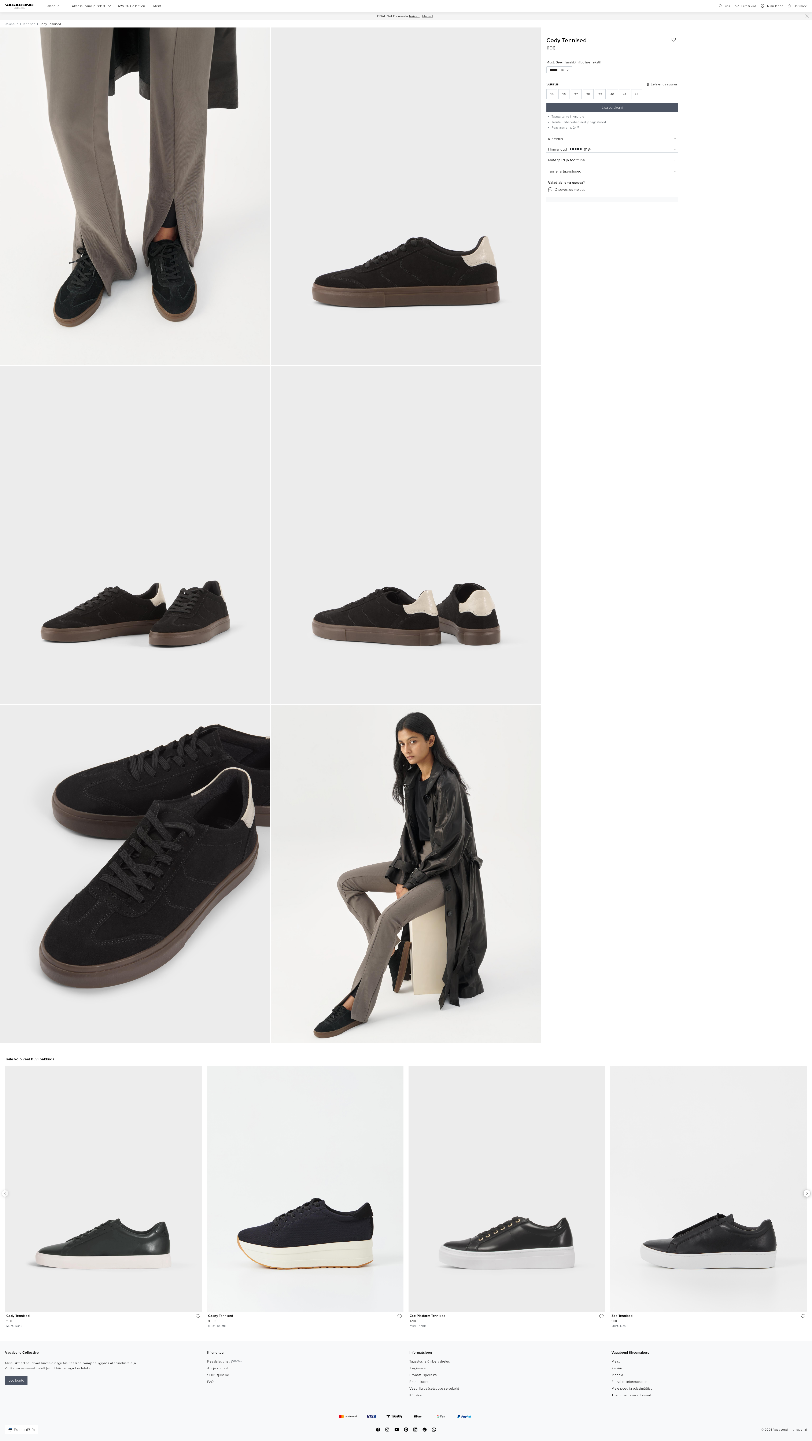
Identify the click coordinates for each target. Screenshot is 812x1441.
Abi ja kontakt (217, 1368)
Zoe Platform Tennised (427, 1315)
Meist (616, 1361)
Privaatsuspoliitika (423, 1374)
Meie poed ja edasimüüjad (632, 1388)
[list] (406, 1200)
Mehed (427, 16)
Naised (414, 16)
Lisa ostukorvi (612, 107)
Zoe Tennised (622, 1315)
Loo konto (16, 1380)
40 (614, 95)
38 (590, 95)
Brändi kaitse (419, 1381)
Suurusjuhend (218, 1374)
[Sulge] (807, 16)
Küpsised (416, 1395)
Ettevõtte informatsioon (629, 1381)
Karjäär (617, 1368)
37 (578, 95)
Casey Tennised (220, 1315)
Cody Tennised (18, 1315)
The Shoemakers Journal (631, 1395)
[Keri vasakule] (5, 1193)
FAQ (210, 1381)
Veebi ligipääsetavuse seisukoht (434, 1388)
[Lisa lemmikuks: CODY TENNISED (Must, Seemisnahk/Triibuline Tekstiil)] (674, 40)
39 (602, 95)
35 (553, 95)
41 (626, 95)
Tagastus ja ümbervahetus (429, 1361)
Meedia (617, 1374)
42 (638, 95)
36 (565, 95)
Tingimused (418, 1368)
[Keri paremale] (807, 1193)
